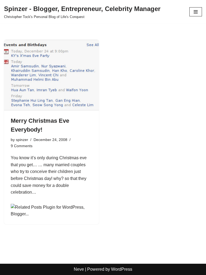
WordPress (121, 269)
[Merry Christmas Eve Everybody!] (51, 75)
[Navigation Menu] (195, 11)
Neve (79, 269)
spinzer (22, 140)
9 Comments (21, 146)
